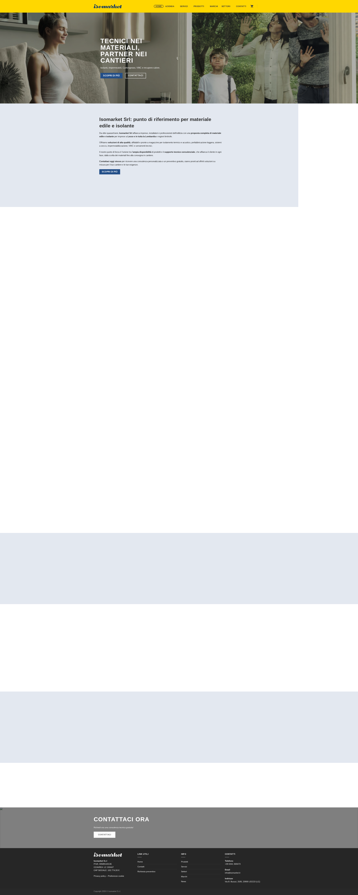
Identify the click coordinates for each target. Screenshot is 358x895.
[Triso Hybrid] (244, 565)
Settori (226, 6)
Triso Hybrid (231, 586)
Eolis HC (186, 586)
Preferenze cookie (116, 876)
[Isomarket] (108, 6)
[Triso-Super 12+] (157, 565)
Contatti (241, 6)
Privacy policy (100, 876)
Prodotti (199, 6)
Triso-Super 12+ (146, 586)
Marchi (214, 6)
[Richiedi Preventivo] (252, 6)
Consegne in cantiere (179, 506)
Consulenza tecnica (120, 506)
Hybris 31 (100, 586)
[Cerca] (261, 6)
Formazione (237, 506)
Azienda (169, 6)
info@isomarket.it (232, 873)
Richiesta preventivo (146, 871)
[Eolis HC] (201, 565)
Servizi (184, 6)
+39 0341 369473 (233, 864)
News (183, 881)
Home (159, 6)
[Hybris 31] (114, 565)
